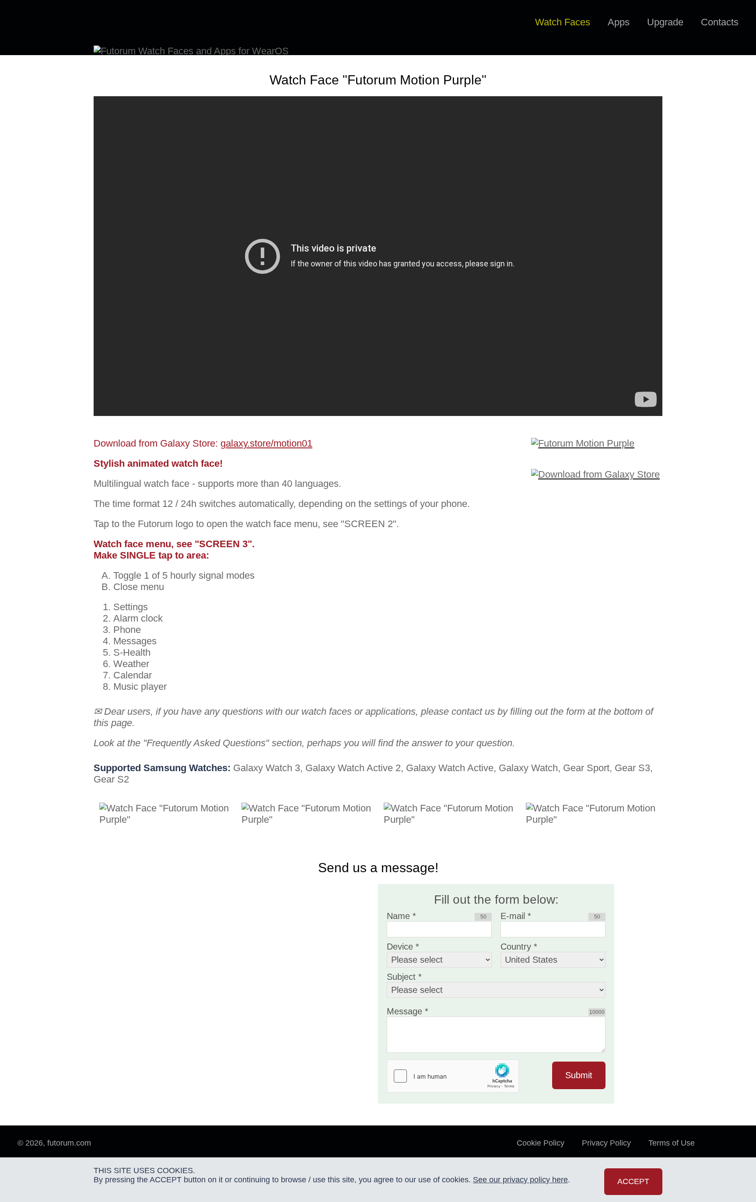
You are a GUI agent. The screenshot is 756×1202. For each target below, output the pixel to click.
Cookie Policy (540, 1143)
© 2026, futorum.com (54, 1143)
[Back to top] (725, 1152)
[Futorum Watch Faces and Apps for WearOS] (55, 22)
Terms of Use (671, 1143)
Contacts (719, 22)
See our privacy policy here (520, 1179)
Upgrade (665, 22)
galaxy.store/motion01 (266, 443)
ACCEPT (633, 1181)
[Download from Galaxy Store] (596, 469)
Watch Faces (562, 22)
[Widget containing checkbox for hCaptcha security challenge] (453, 1076)
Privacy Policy (606, 1143)
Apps (619, 22)
